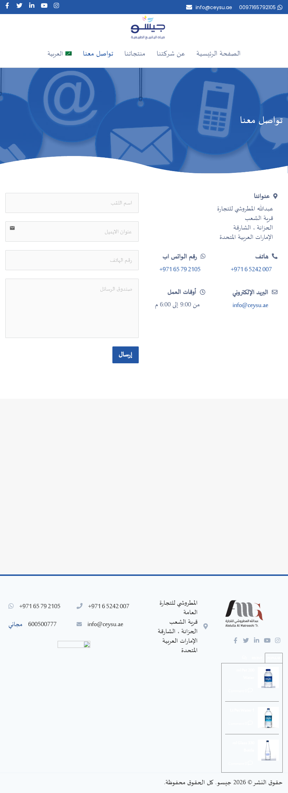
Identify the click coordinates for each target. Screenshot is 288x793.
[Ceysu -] (149, 27)
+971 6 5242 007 (251, 269)
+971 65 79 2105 (180, 269)
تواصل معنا (98, 54)
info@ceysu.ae (214, 7)
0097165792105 (257, 7)
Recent (257, 658)
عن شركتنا (171, 54)
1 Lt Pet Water (242, 710)
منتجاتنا (134, 54)
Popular (273, 658)
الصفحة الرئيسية (218, 54)
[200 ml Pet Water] (268, 677)
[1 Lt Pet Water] (268, 717)
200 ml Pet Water (245, 674)
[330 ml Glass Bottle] (268, 750)
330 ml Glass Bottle (243, 746)
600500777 (42, 624)
